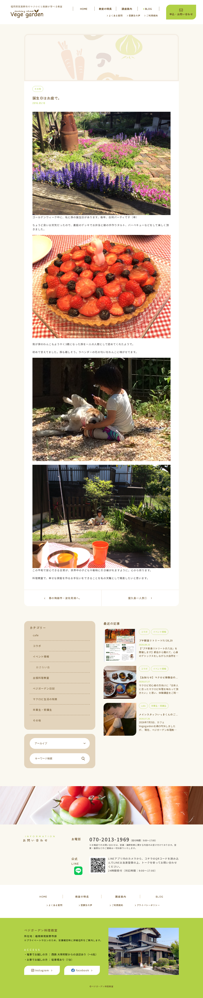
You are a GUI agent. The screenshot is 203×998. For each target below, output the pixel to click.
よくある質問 (116, 15)
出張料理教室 (41, 678)
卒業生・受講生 (42, 709)
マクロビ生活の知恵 (45, 699)
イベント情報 (41, 656)
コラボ (37, 646)
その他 (37, 720)
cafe (36, 635)
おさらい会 (43, 667)
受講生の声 (134, 15)
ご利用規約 (152, 15)
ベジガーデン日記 (44, 688)
